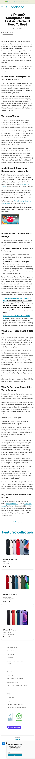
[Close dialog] (33, 742)
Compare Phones (12, 682)
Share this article (8, 33)
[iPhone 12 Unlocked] (17, 617)
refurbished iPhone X (12, 504)
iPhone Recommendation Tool (16, 707)
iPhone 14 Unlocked (10, 559)
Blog (8, 700)
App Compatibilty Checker (15, 704)
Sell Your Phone (12, 647)
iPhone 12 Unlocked (10, 630)
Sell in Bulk (10, 654)
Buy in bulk (10, 651)
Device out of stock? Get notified (17, 685)
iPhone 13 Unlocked (10, 595)
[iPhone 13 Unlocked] (17, 581)
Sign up (9, 755)
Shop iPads (10, 675)
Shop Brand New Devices (15, 678)
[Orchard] (17, 7)
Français (17, 739)
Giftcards (10, 657)
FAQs (8, 694)
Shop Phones (11, 672)
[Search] (6, 7)
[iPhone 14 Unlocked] (17, 546)
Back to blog (18, 522)
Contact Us (10, 697)
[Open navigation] (2, 7)
